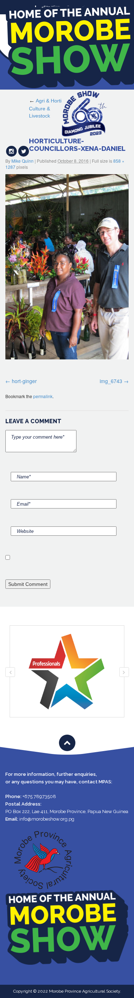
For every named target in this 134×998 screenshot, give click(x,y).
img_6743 (111, 381)
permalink (43, 396)
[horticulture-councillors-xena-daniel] (67, 267)
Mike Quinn (22, 161)
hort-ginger (24, 381)
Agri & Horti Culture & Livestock (45, 108)
